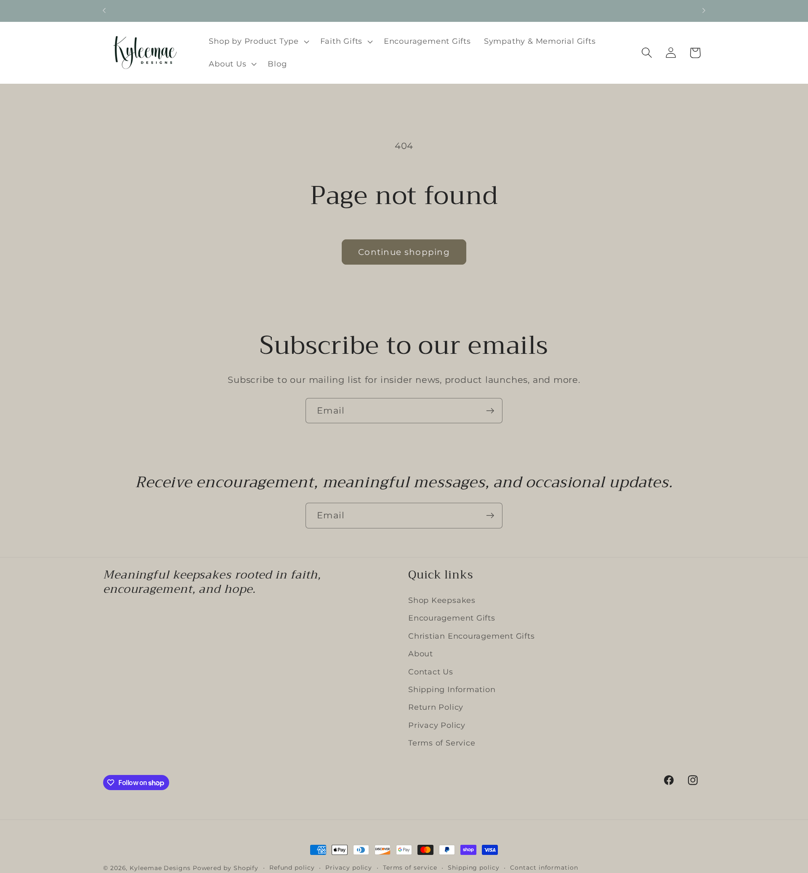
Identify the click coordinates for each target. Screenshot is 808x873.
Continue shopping (404, 252)
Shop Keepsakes (442, 600)
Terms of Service (441, 743)
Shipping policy (474, 867)
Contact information (544, 867)
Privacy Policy (436, 725)
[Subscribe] (490, 411)
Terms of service (410, 867)
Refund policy (292, 867)
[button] (258, 41)
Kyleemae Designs (160, 868)
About (420, 653)
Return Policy (435, 707)
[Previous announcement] (104, 10)
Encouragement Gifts (451, 618)
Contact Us (430, 671)
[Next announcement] (704, 10)
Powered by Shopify (225, 868)
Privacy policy (348, 867)
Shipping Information (452, 689)
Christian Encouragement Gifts (471, 636)
